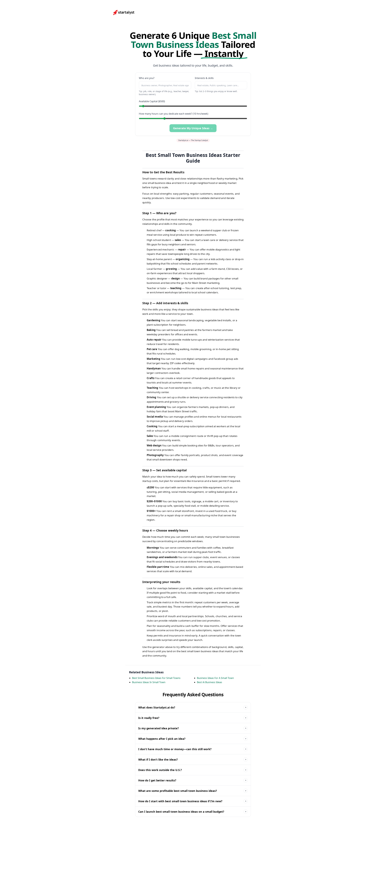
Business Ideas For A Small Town (215, 678)
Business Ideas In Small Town (148, 682)
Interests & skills (204, 78)
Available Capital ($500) (152, 101)
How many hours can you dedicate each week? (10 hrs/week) (173, 113)
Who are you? (146, 78)
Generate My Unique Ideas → (193, 128)
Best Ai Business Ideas (209, 682)
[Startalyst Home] (124, 12)
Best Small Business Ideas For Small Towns (156, 678)
